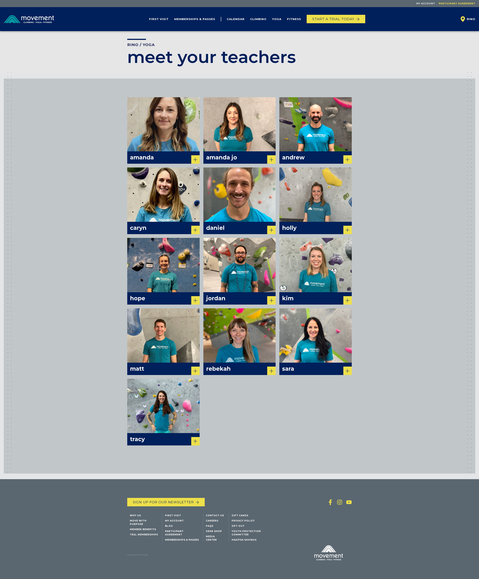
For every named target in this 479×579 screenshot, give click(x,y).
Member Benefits (143, 529)
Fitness (294, 19)
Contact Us (215, 515)
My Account (425, 3)
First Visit (159, 19)
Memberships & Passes (194, 19)
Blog (169, 525)
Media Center (211, 538)
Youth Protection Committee (246, 533)
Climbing (258, 19)
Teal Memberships (144, 534)
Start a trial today (333, 19)
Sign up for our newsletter (163, 502)
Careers (212, 520)
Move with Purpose (138, 522)
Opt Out (238, 525)
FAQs (209, 525)
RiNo (132, 45)
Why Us (135, 515)
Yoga (276, 19)
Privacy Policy (243, 520)
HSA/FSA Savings (244, 539)
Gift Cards (240, 515)
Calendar (236, 19)
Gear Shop (214, 531)
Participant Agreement (457, 3)
